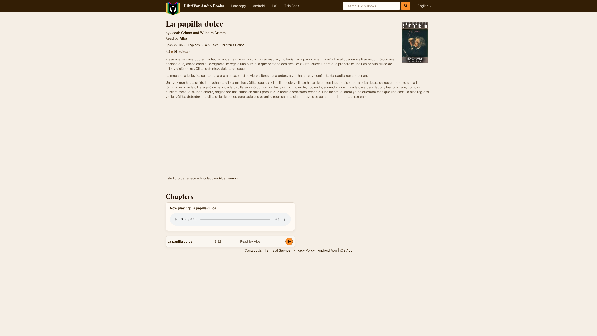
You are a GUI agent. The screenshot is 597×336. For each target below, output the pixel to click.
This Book (291, 6)
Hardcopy (238, 6)
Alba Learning (229, 178)
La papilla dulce (180, 241)
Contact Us (253, 250)
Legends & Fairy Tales (203, 45)
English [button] (423, 6)
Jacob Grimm (181, 33)
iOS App (346, 250)
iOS (274, 6)
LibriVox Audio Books (204, 6)
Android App (327, 250)
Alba (183, 38)
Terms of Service (277, 250)
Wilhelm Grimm (213, 33)
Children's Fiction (232, 45)
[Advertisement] (298, 141)
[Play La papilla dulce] (289, 241)
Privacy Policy (304, 250)
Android (259, 6)
